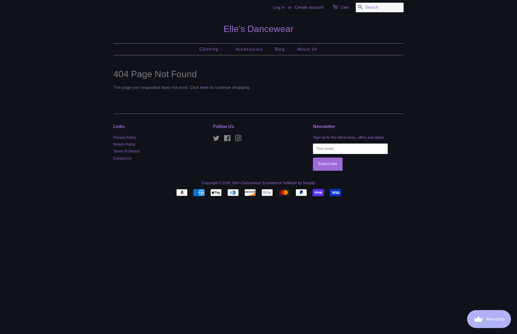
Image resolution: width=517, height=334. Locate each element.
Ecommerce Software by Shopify (288, 183)
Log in (279, 7)
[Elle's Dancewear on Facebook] (227, 140)
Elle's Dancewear (258, 29)
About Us (307, 49)
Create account (309, 7)
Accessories (249, 49)
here (204, 87)
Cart (344, 7)
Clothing (209, 49)
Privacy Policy (124, 137)
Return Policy (124, 144)
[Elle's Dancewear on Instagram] (238, 140)
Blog (280, 49)
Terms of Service (126, 151)
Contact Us (122, 158)
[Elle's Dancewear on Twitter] (216, 140)
